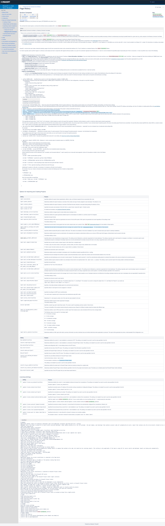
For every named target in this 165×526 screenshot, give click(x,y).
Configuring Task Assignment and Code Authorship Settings (74, 60)
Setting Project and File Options (10, 23)
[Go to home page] (5, 2)
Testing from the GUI (8, 29)
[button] (1, 12)
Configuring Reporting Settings (63, 209)
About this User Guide (6, 14)
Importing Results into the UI (9, 33)
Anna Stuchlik (25, 16)
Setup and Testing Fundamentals (9, 20)
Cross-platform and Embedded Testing (10, 41)
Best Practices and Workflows (8, 43)
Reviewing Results (7, 35)
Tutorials (4, 39)
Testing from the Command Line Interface (13, 31)
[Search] (150, 1)
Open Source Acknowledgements (9, 51)
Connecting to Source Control (117, 58)
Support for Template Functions (9, 45)
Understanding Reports (95, 224)
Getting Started (5, 16)
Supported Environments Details (9, 47)
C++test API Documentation (8, 49)
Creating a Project (7, 22)
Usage (3, 37)
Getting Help (4, 53)
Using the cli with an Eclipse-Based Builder (71, 135)
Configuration (5, 18)
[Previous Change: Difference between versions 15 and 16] (20, 16)
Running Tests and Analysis (9, 27)
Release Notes (5, 12)
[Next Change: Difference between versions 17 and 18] (37, 16)
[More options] (163, 7)
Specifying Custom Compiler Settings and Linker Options (15, 25)
